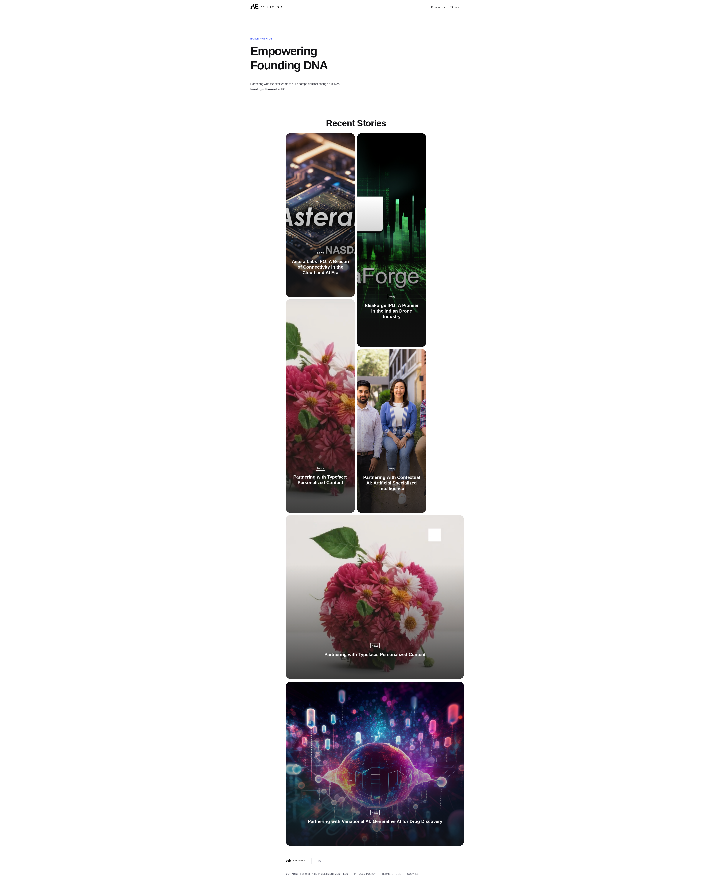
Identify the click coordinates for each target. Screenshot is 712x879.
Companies (438, 7)
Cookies (413, 874)
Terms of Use (391, 874)
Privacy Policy (365, 874)
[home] (266, 7)
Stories (454, 7)
